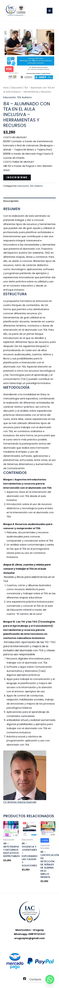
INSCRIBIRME (17, 177)
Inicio (6, 87)
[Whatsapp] (49, 979)
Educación (16, 87)
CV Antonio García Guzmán (19, 802)
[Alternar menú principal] (49, 11)
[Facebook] (24, 978)
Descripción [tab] (11, 201)
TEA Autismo (24, 97)
